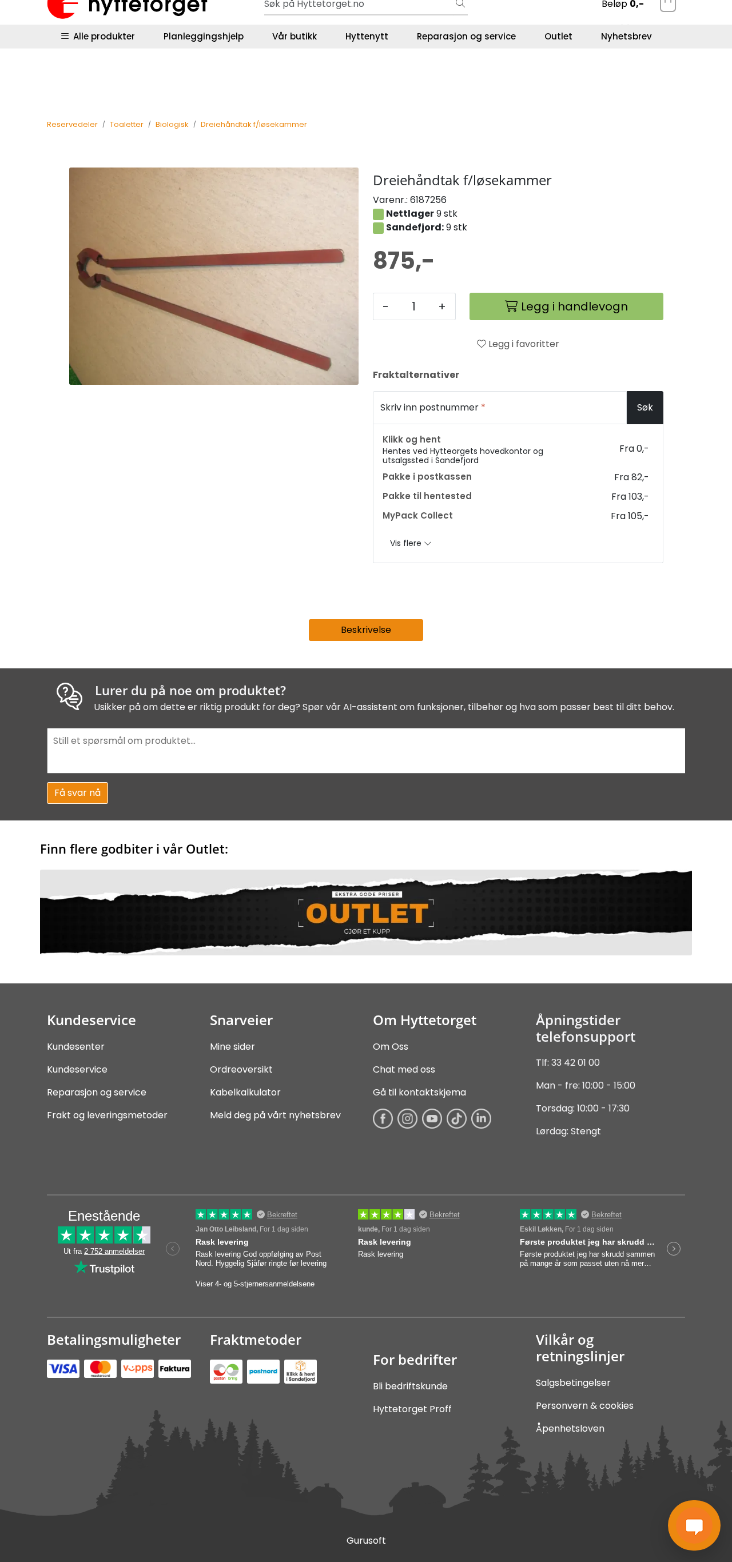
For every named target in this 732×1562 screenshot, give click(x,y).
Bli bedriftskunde (410, 1386)
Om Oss (390, 1046)
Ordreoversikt (241, 1069)
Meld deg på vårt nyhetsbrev (275, 1115)
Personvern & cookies (585, 1405)
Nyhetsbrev (626, 36)
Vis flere (407, 543)
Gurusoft (366, 1540)
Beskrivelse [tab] (366, 629)
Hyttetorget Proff (412, 1409)
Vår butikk (294, 36)
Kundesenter (76, 1046)
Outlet (558, 36)
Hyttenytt (366, 36)
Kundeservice (77, 1069)
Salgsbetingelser (573, 1382)
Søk (645, 407)
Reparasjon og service (466, 36)
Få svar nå (77, 792)
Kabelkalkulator (245, 1092)
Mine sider (232, 1046)
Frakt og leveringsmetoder (107, 1115)
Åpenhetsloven (570, 1428)
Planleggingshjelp (204, 36)
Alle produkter (102, 36)
